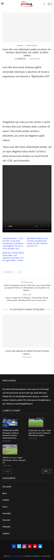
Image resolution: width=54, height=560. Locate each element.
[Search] (44, 3)
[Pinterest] (30, 546)
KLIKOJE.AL (21, 59)
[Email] (40, 546)
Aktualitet (7, 487)
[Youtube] (35, 546)
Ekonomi (6, 520)
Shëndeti (6, 527)
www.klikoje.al (16, 556)
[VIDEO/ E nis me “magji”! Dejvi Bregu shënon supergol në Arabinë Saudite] (10, 449)
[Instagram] (24, 546)
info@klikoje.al (44, 400)
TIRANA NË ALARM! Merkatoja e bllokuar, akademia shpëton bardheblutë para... (11, 434)
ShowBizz (7, 513)
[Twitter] (19, 546)
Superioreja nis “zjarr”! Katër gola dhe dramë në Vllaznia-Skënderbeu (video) (40, 432)
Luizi (19, 272)
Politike (6, 500)
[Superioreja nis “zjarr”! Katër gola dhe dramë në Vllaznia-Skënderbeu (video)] (36, 422)
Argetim (6, 533)
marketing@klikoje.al (23, 404)
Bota (5, 493)
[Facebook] (14, 546)
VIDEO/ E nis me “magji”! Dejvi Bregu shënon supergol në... (14, 460)
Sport (5, 507)
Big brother (8, 272)
